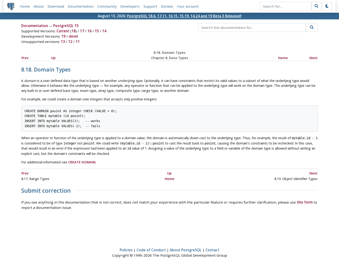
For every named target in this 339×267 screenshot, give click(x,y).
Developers (130, 6)
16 (89, 31)
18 (73, 31)
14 (104, 31)
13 (63, 41)
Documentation (81, 6)
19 (63, 36)
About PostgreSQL (186, 250)
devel (73, 36)
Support (150, 6)
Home (25, 6)
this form (305, 202)
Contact (212, 250)
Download (56, 6)
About (39, 6)
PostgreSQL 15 (66, 25)
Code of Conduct (151, 250)
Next (313, 58)
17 (82, 31)
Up (53, 58)
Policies (126, 250)
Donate (167, 6)
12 (70, 41)
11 (78, 41)
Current (62, 31)
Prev (25, 58)
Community (107, 6)
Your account (188, 6)
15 (97, 31)
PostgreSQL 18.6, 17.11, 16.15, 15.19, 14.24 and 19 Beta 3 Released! (184, 16)
